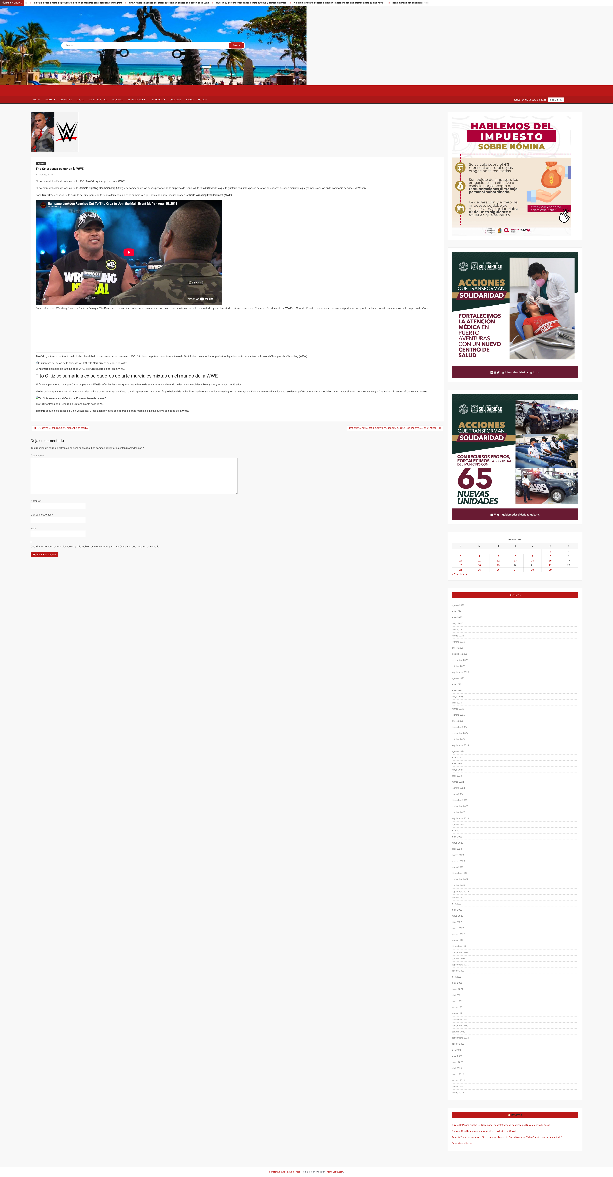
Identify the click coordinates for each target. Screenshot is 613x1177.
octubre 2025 (458, 666)
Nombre (36, 501)
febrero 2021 (458, 1007)
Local (80, 99)
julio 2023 (457, 830)
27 (515, 569)
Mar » (463, 574)
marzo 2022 (458, 928)
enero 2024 (457, 794)
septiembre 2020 (460, 1037)
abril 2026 (457, 629)
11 (479, 560)
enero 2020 (457, 1086)
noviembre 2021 (460, 952)
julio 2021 (457, 976)
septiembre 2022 (460, 891)
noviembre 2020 (460, 1025)
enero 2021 (457, 1013)
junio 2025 (457, 690)
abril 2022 (457, 922)
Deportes (66, 99)
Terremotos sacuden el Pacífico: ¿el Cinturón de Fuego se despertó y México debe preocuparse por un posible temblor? (374, 2)
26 (498, 569)
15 (550, 560)
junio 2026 (457, 617)
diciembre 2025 (459, 654)
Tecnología (157, 99)
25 (479, 569)
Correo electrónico (42, 514)
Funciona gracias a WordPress (284, 1171)
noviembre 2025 (460, 660)
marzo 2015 (458, 1092)
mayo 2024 (457, 769)
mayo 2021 (457, 989)
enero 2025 (457, 721)
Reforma (516, 1115)
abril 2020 (457, 1068)
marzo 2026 (458, 635)
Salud (189, 99)
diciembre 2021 (459, 946)
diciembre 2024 (459, 727)
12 (498, 560)
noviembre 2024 (460, 733)
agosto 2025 (458, 678)
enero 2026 (457, 647)
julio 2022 (457, 903)
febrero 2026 (458, 641)
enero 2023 (457, 867)
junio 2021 (457, 983)
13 (515, 560)
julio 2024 (457, 757)
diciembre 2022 (459, 873)
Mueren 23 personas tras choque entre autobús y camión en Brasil (47, 2)
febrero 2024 (458, 788)
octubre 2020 (458, 1031)
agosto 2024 (458, 751)
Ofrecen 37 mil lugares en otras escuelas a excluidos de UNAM (484, 1131)
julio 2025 (457, 684)
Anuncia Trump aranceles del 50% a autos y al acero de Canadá (484, 1137)
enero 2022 (457, 940)
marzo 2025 (458, 708)
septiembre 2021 (460, 964)
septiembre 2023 (460, 818)
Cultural (175, 99)
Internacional (98, 99)
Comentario (38, 455)
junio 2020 (457, 1056)
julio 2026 (457, 611)
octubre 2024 (458, 739)
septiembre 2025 (460, 672)
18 (479, 565)
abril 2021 (457, 995)
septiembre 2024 (460, 745)
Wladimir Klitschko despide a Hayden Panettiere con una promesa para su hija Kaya (134, 2)
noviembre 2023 (460, 806)
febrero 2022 (458, 934)
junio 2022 (457, 909)
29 (550, 569)
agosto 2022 (458, 897)
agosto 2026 (458, 605)
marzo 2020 (458, 1074)
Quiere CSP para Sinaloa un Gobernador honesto (477, 1125)
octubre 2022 (458, 885)
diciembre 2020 (459, 1019)
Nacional (117, 99)
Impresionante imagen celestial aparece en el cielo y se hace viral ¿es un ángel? (393, 428)
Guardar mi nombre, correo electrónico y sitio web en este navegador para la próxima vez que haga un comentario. (95, 546)
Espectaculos (136, 99)
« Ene (455, 574)
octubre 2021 (458, 958)
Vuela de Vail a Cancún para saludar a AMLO (539, 1137)
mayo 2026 (457, 623)
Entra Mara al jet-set (462, 1143)
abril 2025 (457, 702)
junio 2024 (457, 763)
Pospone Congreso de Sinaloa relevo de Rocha (526, 1125)
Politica (50, 99)
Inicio (36, 99)
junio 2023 (457, 836)
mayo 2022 (457, 916)
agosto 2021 (458, 970)
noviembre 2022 (460, 879)
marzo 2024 (458, 782)
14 (532, 560)
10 (460, 560)
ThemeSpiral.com (334, 1171)
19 (498, 565)
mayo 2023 (457, 842)
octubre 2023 (458, 812)
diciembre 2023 (459, 800)
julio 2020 (457, 1050)
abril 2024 (457, 775)
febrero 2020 (458, 1080)
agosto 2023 (458, 824)
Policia (202, 99)
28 (532, 569)
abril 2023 (457, 849)
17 (460, 565)
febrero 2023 (458, 861)
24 (460, 569)
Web (33, 528)
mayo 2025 (457, 696)
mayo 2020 (457, 1062)
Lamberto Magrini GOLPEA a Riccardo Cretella (63, 428)
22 (550, 565)
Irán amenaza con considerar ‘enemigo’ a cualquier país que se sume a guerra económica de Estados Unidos (246, 2)
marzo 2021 (458, 1001)
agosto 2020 (458, 1043)
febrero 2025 (458, 715)
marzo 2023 (458, 855)
